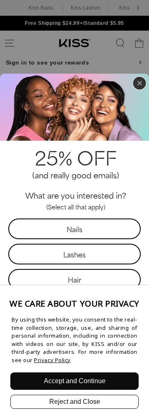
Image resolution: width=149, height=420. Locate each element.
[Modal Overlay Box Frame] (74, 210)
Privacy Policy (52, 360)
